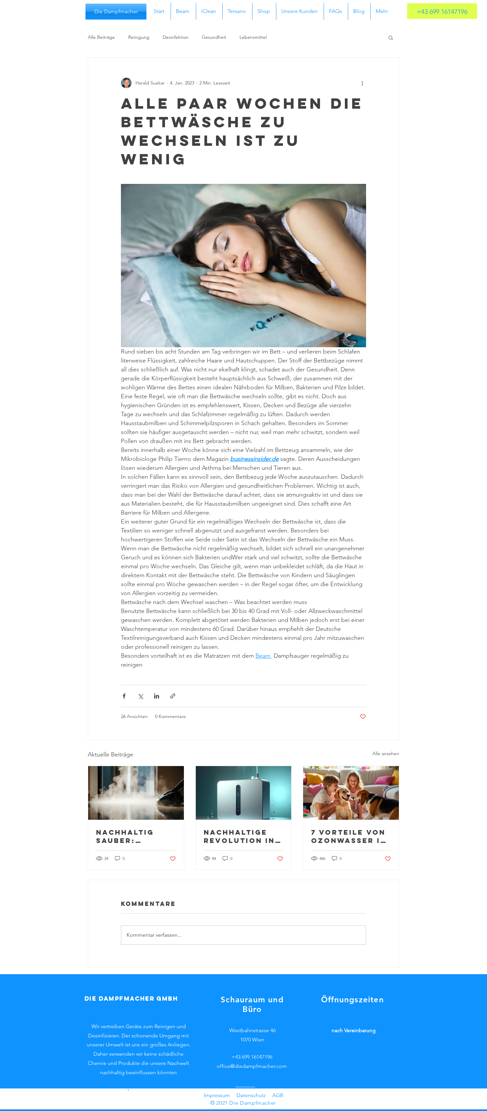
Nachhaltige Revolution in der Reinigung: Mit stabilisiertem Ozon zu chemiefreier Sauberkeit (241, 836)
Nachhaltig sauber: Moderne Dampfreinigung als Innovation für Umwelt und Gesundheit (134, 836)
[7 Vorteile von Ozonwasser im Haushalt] (351, 793)
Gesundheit (214, 37)
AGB (277, 1095)
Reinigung (138, 37)
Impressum (217, 1095)
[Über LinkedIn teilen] (156, 696)
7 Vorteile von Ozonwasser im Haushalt (349, 836)
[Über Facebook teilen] (124, 696)
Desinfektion (176, 37)
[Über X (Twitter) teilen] (140, 696)
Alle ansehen (385, 753)
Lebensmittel (253, 37)
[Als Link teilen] (173, 696)
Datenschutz (251, 1095)
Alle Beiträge (101, 37)
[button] (391, 37)
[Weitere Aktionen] (362, 83)
